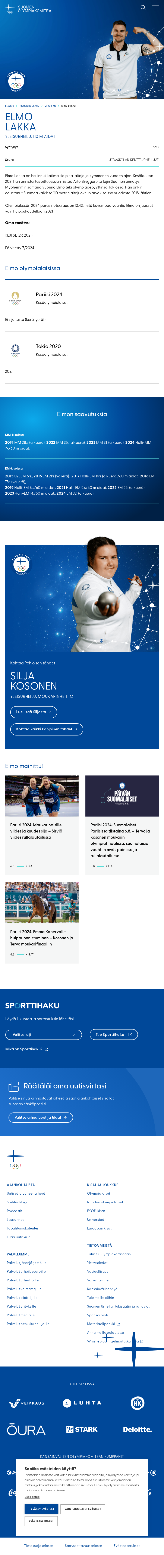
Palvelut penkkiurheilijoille (28, 1324)
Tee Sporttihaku (110, 1035)
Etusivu (9, 105)
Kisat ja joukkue (29, 105)
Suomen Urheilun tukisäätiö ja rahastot (118, 1306)
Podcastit (14, 1211)
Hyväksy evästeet (41, 1509)
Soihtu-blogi (17, 1202)
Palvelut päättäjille (22, 1298)
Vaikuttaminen (99, 1280)
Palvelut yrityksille (21, 1306)
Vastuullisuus (97, 1272)
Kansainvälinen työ (102, 1289)
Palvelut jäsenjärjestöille (26, 1263)
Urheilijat (50, 105)
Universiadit (96, 1220)
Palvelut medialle (21, 1315)
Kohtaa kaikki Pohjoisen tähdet (44, 729)
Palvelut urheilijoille (23, 1280)
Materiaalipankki (102, 1324)
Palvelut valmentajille (24, 1289)
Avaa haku (143, 7)
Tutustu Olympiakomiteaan (109, 1254)
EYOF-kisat (96, 1211)
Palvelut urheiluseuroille (26, 1272)
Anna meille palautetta (105, 1333)
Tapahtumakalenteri (23, 1228)
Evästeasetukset (41, 1521)
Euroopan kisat (99, 1228)
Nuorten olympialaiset (105, 1202)
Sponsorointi (97, 1315)
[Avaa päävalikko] (155, 8)
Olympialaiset (98, 1193)
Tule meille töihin (100, 1298)
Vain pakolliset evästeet (83, 1509)
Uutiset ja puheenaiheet (26, 1193)
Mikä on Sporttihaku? (26, 1049)
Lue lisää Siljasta (31, 712)
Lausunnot (15, 1220)
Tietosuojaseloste (38, 1546)
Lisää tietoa (32, 1497)
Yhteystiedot (97, 1263)
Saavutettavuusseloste (83, 1546)
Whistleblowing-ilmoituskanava (114, 1341)
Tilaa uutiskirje (19, 1237)
